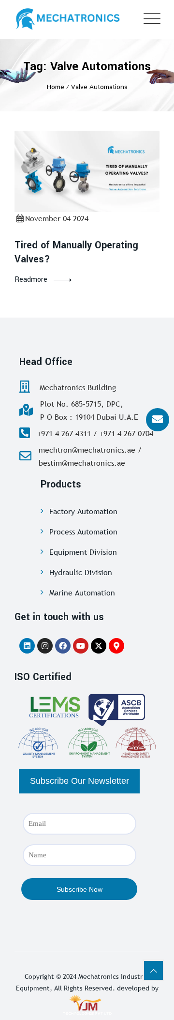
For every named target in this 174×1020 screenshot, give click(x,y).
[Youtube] (80, 646)
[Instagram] (45, 646)
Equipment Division (83, 552)
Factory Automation (83, 511)
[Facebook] (63, 646)
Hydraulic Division (80, 572)
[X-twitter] (98, 646)
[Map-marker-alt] (116, 646)
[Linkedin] (27, 646)
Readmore (30, 280)
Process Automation (83, 531)
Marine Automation (82, 592)
